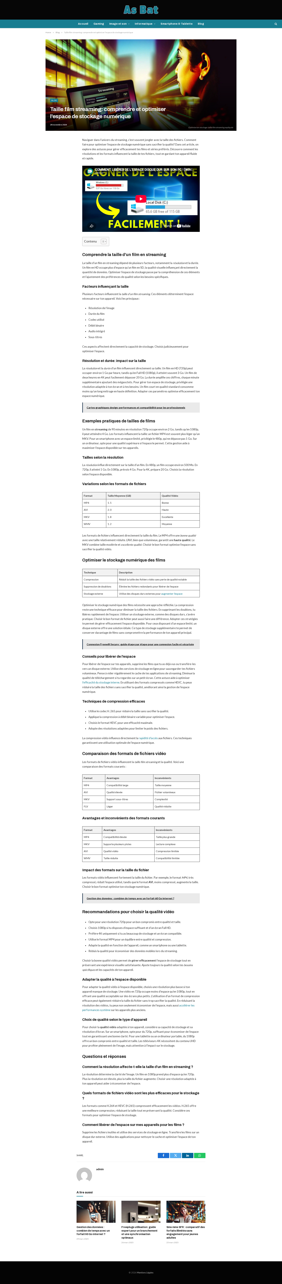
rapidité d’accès (148, 738)
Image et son (118, 23)
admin (100, 1169)
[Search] (275, 24)
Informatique (144, 23)
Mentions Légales (145, 1272)
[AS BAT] (141, 9)
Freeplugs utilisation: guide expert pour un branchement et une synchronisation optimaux (139, 1232)
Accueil (83, 23)
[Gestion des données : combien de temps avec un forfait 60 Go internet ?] (96, 1212)
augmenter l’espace (171, 593)
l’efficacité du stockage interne (100, 682)
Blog (201, 23)
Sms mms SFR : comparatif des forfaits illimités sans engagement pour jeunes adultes (185, 1232)
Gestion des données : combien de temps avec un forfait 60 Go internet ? (93, 1231)
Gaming (99, 23)
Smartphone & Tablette (177, 23)
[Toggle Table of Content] (102, 241)
